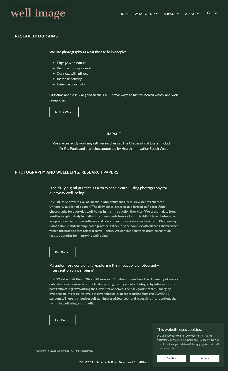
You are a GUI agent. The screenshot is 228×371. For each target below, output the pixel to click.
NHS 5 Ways (64, 112)
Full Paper (62, 252)
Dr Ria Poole (69, 148)
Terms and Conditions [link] (134, 362)
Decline (171, 358)
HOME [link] (124, 13)
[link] (38, 12)
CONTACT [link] (86, 362)
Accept (204, 358)
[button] (147, 14)
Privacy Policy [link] (106, 362)
